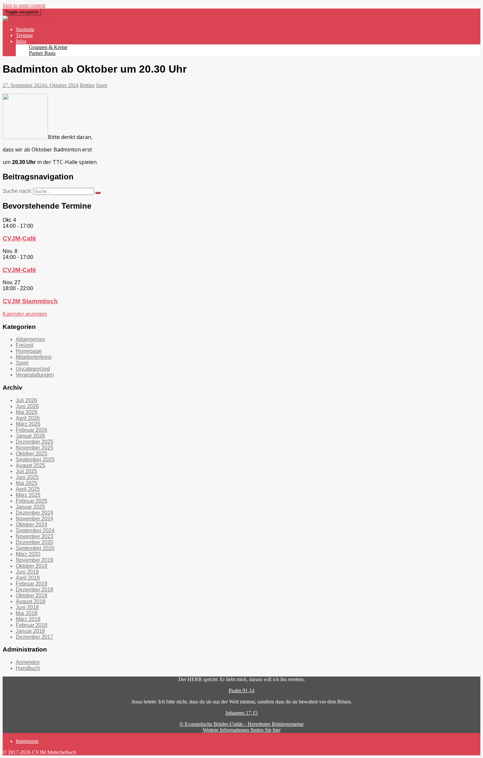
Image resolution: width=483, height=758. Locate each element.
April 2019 (28, 578)
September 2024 (35, 530)
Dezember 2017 (34, 637)
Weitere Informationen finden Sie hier (242, 730)
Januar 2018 (30, 631)
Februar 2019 (31, 583)
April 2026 (28, 418)
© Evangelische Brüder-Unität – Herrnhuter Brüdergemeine (241, 724)
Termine (24, 35)
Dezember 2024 (34, 513)
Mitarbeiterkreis (34, 357)
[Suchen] (98, 193)
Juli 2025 (26, 471)
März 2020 (28, 554)
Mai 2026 (26, 412)
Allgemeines (30, 339)
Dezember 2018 (34, 589)
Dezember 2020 (34, 542)
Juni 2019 (27, 572)
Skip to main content (24, 5)
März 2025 (28, 495)
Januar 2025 (30, 507)
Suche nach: (17, 191)
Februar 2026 (31, 430)
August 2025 (30, 465)
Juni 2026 (27, 406)
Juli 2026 (26, 400)
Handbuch (28, 668)
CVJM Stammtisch (30, 301)
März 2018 (28, 619)
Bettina (87, 85)
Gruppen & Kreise (48, 47)
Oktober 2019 (31, 566)
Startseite (25, 29)
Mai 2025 (26, 483)
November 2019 (34, 560)
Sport (101, 85)
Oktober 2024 (31, 524)
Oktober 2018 (31, 595)
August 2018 (30, 601)
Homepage (29, 351)
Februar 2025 (31, 501)
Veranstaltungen (35, 375)
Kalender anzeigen (25, 314)
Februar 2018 (31, 625)
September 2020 (35, 548)
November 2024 (34, 518)
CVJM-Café (19, 238)
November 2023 (34, 536)
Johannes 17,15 (241, 713)
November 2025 (34, 447)
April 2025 (28, 489)
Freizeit (24, 345)
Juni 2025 (27, 477)
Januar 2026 (30, 436)
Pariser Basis (42, 53)
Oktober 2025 (31, 453)
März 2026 (28, 424)
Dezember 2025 (34, 442)
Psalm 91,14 (241, 690)
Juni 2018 (27, 607)
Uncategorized (33, 369)
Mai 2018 (26, 613)
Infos (21, 41)
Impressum (27, 741)
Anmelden (28, 662)
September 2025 (35, 459)
